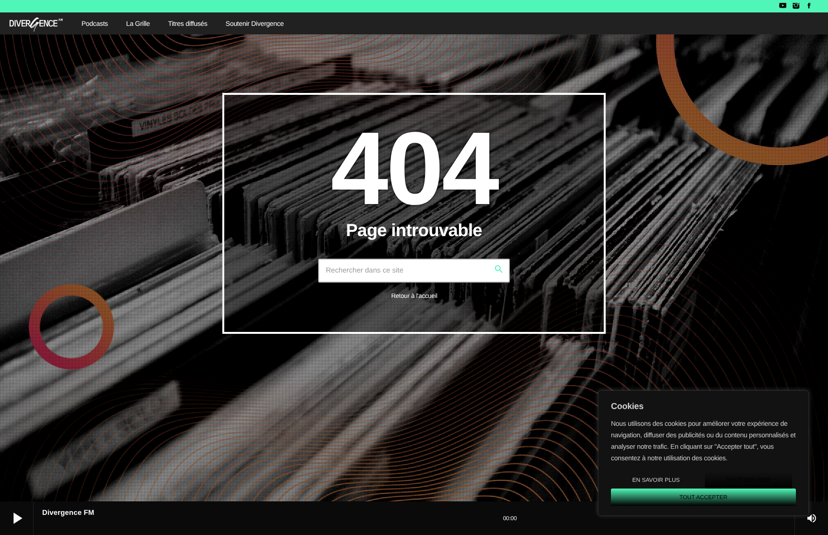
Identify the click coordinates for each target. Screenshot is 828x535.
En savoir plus (655, 480)
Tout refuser (748, 480)
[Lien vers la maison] (36, 23)
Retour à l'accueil (414, 295)
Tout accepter (703, 497)
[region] (703, 453)
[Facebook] (809, 6)
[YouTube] (782, 6)
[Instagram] (795, 6)
